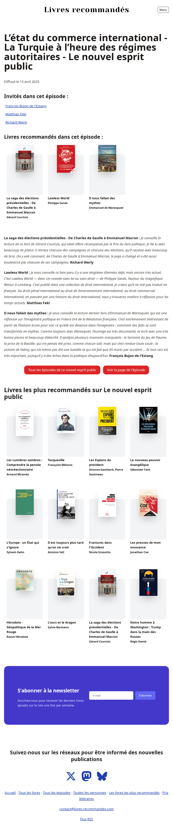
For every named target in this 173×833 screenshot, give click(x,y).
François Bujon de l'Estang (25, 106)
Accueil (10, 19)
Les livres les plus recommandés (134, 792)
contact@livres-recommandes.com (86, 809)
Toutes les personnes (89, 792)
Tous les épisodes (56, 792)
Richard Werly (16, 122)
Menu (163, 10)
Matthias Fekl (15, 114)
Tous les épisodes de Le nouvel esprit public (62, 370)
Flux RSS (86, 819)
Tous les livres (29, 792)
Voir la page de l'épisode (126, 370)
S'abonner (145, 695)
